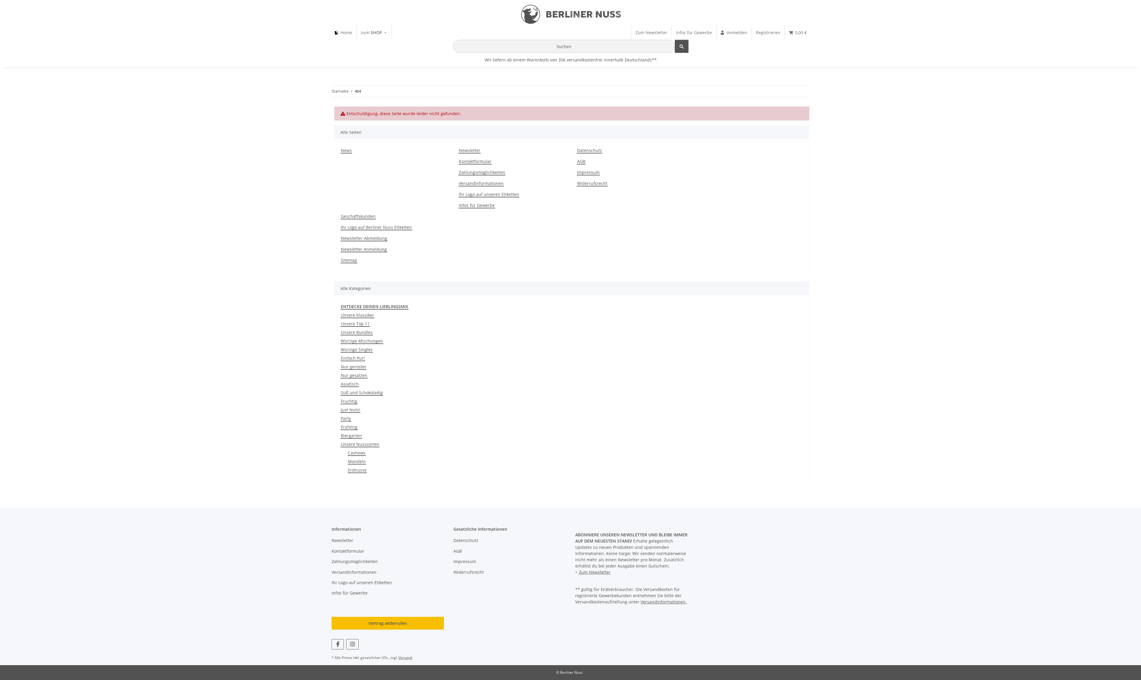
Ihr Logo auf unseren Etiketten (489, 194)
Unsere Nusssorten (360, 444)
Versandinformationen (481, 183)
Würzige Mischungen (362, 341)
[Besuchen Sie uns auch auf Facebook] (338, 644)
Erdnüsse (357, 470)
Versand (405, 657)
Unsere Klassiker (357, 315)
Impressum (588, 172)
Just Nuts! (350, 410)
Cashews (356, 453)
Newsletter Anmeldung (364, 249)
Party (346, 418)
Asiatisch (350, 384)
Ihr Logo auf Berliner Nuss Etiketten (376, 227)
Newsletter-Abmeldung (364, 238)
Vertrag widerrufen (387, 623)
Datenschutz (589, 150)
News (346, 150)
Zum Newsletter (595, 572)
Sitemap (349, 260)
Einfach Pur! (353, 358)
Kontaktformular (475, 161)
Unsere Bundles (357, 332)
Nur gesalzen (354, 375)
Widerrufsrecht (592, 183)
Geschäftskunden (358, 216)
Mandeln (357, 461)
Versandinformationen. (664, 602)
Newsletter (469, 150)
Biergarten (351, 435)
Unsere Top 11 (355, 323)
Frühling (349, 427)
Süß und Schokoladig (362, 392)
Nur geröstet (353, 367)
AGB (581, 161)
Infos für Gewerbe (477, 205)
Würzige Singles (357, 349)
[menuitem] (343, 32)
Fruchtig (349, 401)
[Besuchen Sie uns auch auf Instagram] (352, 644)
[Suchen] (681, 46)
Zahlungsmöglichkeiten (482, 172)
